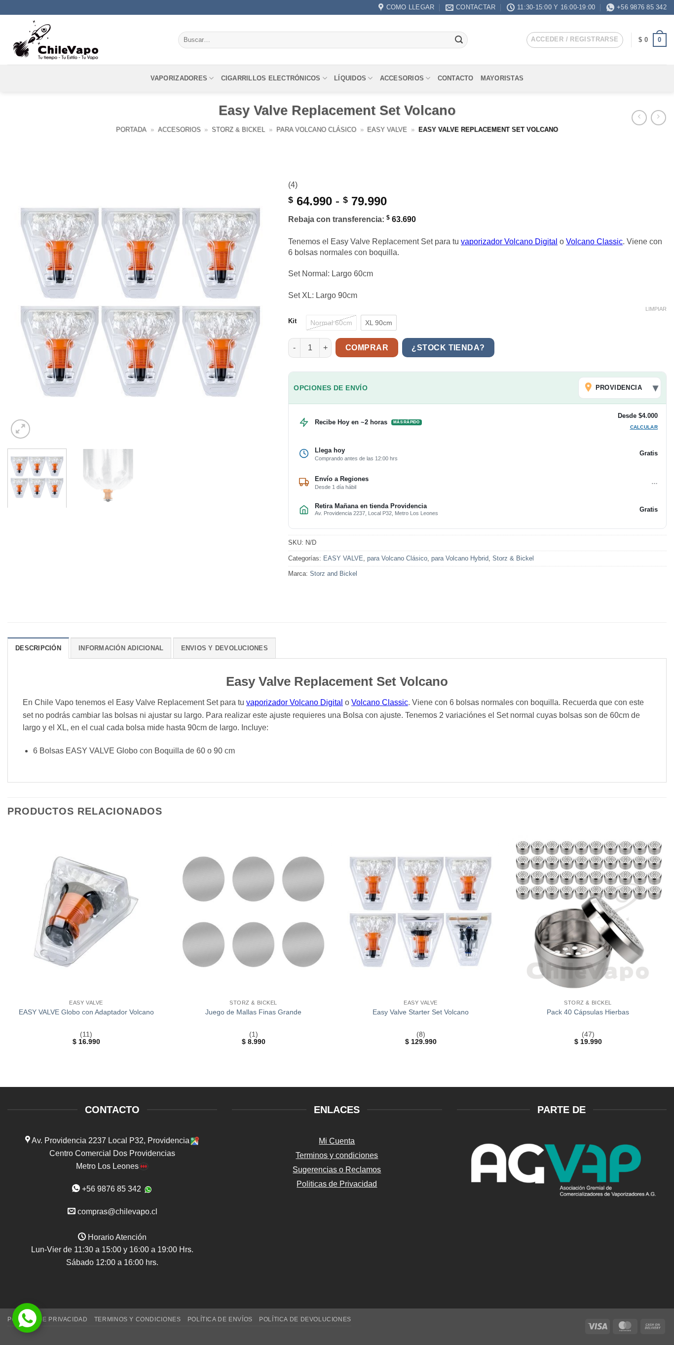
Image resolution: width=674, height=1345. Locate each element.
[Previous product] (658, 117)
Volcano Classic (594, 241)
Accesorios (402, 78)
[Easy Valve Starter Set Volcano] (420, 911)
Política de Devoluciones (305, 1319)
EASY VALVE (387, 129)
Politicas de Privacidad (337, 1184)
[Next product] (639, 117)
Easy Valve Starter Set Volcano (421, 1012)
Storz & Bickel (238, 129)
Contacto (456, 78)
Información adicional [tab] (120, 648)
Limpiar (656, 309)
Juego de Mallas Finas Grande (253, 1012)
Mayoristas (502, 78)
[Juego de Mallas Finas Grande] (253, 911)
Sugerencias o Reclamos (337, 1169)
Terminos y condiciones (337, 1155)
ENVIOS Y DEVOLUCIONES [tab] (224, 648)
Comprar (366, 347)
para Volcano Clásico (316, 129)
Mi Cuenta (337, 1141)
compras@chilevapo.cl (117, 1211)
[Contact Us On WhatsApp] (27, 1318)
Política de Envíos (220, 1319)
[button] (574, 40)
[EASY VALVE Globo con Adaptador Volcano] (86, 911)
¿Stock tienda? (448, 347)
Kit (292, 321)
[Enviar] (458, 40)
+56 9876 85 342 (111, 1189)
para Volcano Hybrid (459, 558)
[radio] (331, 322)
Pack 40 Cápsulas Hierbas (588, 1012)
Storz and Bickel (333, 573)
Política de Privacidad (47, 1319)
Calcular (644, 427)
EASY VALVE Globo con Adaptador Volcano (86, 1012)
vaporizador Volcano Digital (509, 241)
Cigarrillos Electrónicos (271, 78)
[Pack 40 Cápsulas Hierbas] (588, 911)
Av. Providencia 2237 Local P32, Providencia (109, 1140)
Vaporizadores (178, 78)
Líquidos (350, 78)
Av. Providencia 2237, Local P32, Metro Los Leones (376, 513)
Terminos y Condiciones (137, 1319)
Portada (131, 129)
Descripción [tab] (38, 648)
